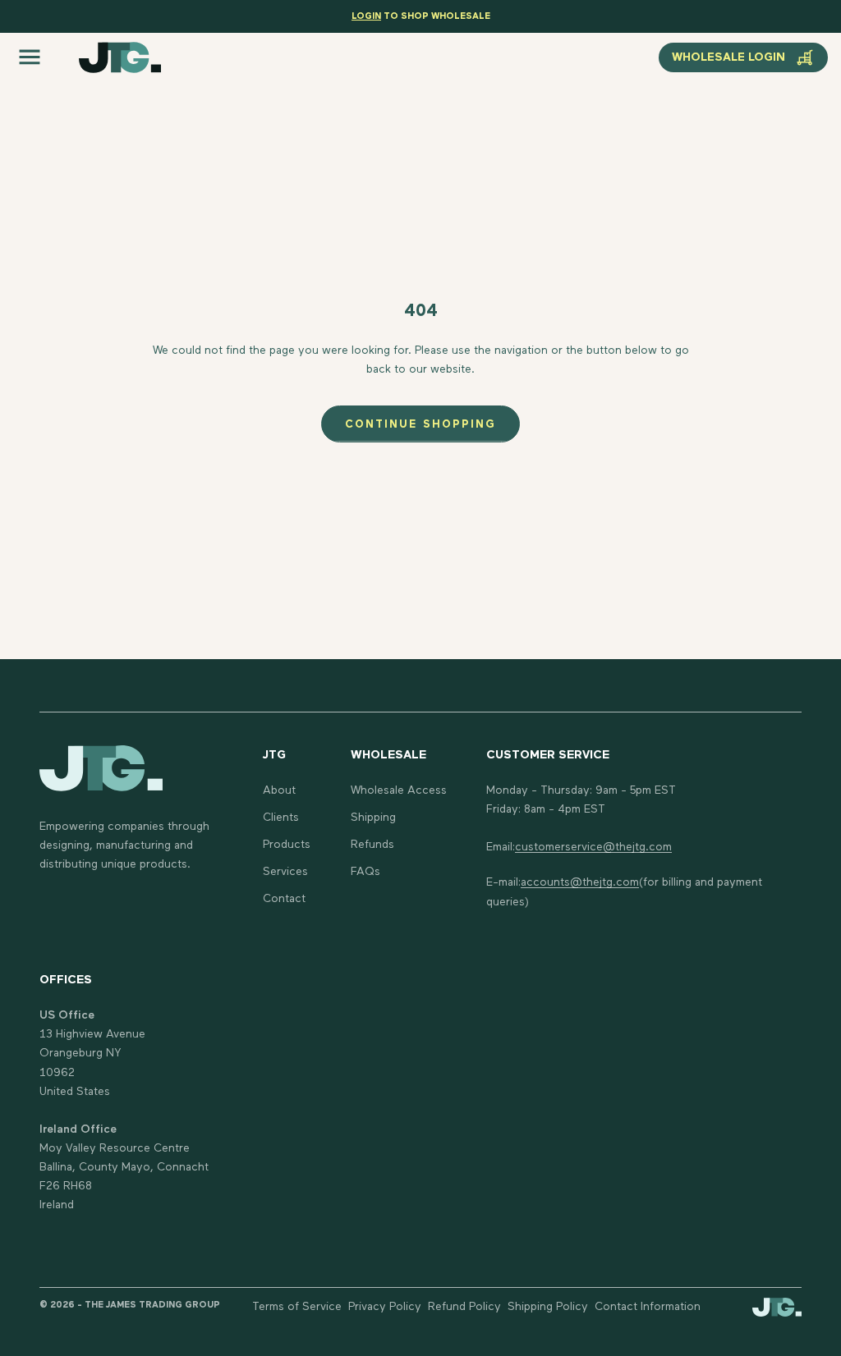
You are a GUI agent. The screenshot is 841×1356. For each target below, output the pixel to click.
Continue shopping (420, 424)
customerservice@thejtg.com (593, 847)
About (279, 790)
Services (285, 871)
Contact (284, 899)
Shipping (373, 817)
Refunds (372, 844)
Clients (281, 817)
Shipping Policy (548, 1306)
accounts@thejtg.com (580, 882)
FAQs (365, 871)
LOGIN (366, 16)
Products (286, 844)
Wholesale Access (399, 790)
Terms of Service (297, 1306)
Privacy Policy (384, 1306)
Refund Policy (464, 1306)
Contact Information (648, 1306)
